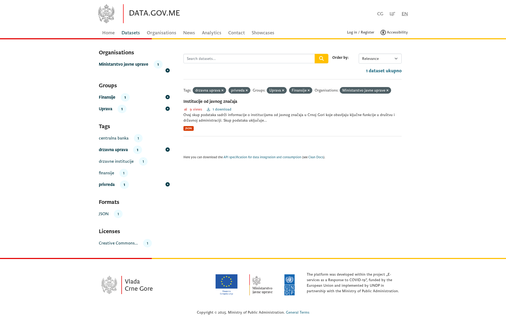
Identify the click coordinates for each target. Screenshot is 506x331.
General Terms (297, 312)
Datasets (130, 33)
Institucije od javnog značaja (210, 101)
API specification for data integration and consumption (262, 157)
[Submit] (321, 58)
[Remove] (222, 90)
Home (108, 33)
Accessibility (397, 32)
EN (405, 14)
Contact (236, 33)
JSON (188, 128)
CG (380, 14)
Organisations (161, 33)
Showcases (263, 33)
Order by (340, 57)
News (189, 33)
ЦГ (392, 14)
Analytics (211, 33)
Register (367, 32)
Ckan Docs (315, 157)
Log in (352, 32)
